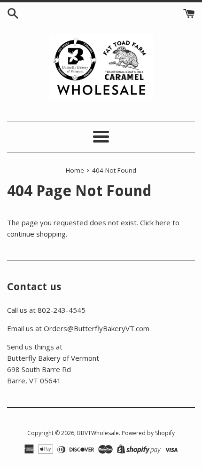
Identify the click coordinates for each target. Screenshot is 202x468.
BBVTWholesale (98, 433)
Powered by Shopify (148, 433)
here (163, 222)
